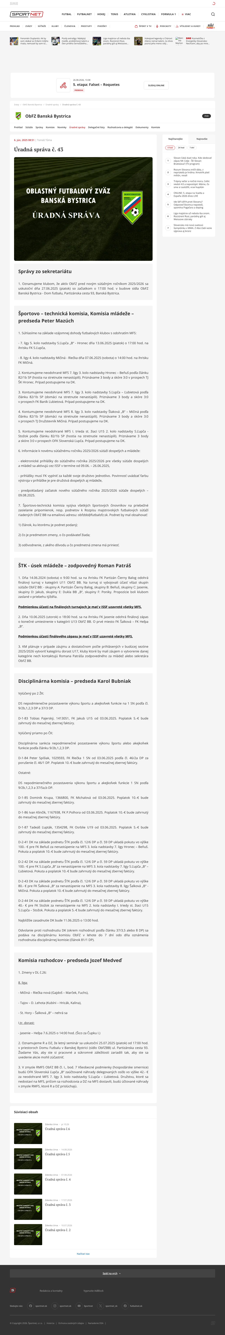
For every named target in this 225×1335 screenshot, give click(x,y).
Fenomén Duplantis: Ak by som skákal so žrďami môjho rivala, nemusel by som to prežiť (34, 41)
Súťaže (29, 127)
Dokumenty (142, 127)
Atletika (130, 14)
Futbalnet (84, 14)
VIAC (188, 14)
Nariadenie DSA (96, 1323)
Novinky (61, 127)
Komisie (50, 127)
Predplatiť (188, 3)
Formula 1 (168, 14)
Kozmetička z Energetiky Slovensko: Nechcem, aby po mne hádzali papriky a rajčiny (198, 41)
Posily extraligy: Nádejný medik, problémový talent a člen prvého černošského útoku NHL (75, 41)
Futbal (67, 14)
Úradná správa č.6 (57, 1129)
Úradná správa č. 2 (57, 1230)
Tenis (114, 14)
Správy (39, 127)
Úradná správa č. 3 (57, 1205)
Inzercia (50, 1323)
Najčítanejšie (175, 138)
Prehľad (18, 127)
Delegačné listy (96, 127)
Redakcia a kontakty (51, 1290)
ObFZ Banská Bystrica (32, 105)
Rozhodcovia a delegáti (120, 127)
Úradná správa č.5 (57, 1154)
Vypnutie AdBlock (93, 1290)
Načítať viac (83, 1253)
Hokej (101, 14)
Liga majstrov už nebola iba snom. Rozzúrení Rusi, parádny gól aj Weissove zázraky (116, 41)
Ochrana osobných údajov (71, 1323)
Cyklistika (148, 14)
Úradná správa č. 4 (57, 1179)
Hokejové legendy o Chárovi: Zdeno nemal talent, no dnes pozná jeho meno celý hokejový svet (159, 41)
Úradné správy (52, 105)
